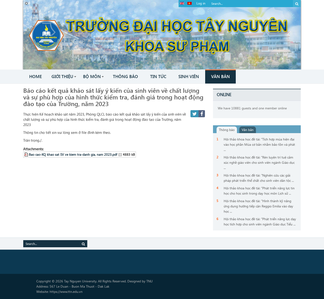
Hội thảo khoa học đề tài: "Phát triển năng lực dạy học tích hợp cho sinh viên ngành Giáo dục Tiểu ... (260, 221)
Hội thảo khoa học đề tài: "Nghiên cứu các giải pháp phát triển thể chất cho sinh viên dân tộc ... (259, 178)
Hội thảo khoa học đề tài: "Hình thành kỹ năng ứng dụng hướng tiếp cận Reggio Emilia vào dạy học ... (258, 206)
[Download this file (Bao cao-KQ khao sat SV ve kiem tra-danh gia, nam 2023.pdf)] (26, 154)
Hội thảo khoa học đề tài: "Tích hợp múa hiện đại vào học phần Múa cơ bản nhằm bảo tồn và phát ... (259, 144)
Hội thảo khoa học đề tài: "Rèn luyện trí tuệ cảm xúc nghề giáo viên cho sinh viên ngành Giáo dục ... (259, 162)
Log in (200, 3)
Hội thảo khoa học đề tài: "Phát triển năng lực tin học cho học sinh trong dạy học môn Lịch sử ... (259, 191)
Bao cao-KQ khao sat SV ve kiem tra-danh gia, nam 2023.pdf (73, 154)
